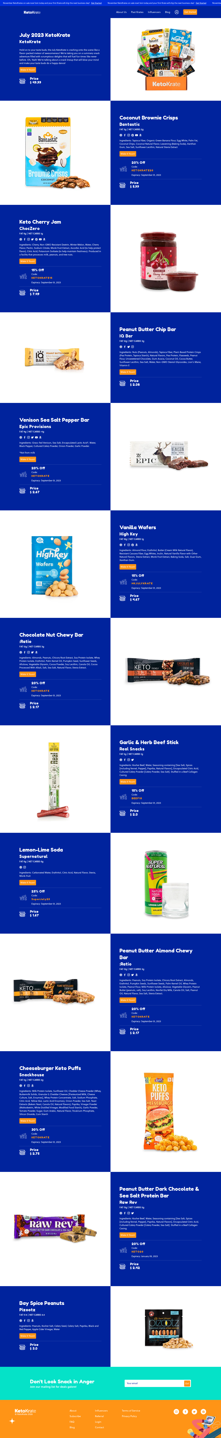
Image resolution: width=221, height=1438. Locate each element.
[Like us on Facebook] (185, 1411)
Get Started (190, 12)
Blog (72, 1427)
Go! (187, 1383)
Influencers (101, 1410)
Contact (99, 1427)
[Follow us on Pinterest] (203, 1411)
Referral (99, 1416)
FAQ (72, 1421)
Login (98, 1421)
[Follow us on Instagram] (176, 1411)
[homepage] (32, 12)
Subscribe (75, 1416)
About (73, 1410)
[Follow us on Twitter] (194, 1411)
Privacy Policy (129, 1416)
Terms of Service (131, 1410)
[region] (110, 3)
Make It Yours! (27, 69)
